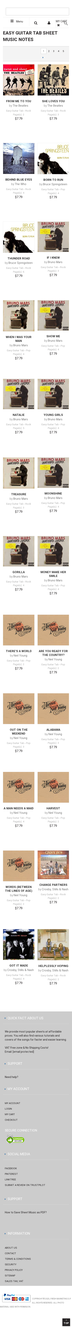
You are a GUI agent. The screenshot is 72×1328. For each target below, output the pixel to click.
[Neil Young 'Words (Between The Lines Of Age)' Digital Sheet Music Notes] (18, 866)
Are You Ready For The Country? (53, 653)
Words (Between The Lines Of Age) (18, 889)
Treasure (18, 494)
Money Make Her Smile (53, 574)
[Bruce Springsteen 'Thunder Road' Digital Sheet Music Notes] (18, 237)
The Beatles (20, 105)
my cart (10, 1114)
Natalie (19, 415)
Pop (63, 189)
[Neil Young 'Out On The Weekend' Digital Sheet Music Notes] (18, 708)
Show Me (53, 336)
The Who (20, 184)
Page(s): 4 (18, 192)
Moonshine (53, 493)
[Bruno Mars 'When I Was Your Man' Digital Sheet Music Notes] (18, 316)
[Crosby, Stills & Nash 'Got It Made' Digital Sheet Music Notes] (18, 944)
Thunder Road (18, 258)
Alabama (53, 729)
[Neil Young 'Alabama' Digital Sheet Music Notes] (53, 708)
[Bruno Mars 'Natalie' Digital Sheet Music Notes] (18, 394)
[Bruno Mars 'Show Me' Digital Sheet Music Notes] (53, 315)
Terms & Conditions (18, 1258)
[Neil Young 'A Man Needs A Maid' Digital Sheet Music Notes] (18, 787)
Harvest (53, 808)
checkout (11, 1119)
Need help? (11, 1077)
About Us (11, 1247)
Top (66, 1323)
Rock (28, 110)
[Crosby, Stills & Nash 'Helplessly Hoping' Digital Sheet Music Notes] (53, 944)
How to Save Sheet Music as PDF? (26, 1212)
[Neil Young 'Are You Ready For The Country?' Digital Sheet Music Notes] (53, 630)
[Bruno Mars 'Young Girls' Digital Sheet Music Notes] (53, 394)
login (8, 1108)
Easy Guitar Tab (14, 110)
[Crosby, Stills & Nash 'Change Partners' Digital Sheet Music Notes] (53, 865)
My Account (12, 1103)
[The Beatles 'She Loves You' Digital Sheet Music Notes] (53, 80)
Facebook (11, 1168)
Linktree (10, 1179)
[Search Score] (36, 23)
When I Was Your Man (18, 339)
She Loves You (53, 101)
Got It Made (18, 965)
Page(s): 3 (53, 114)
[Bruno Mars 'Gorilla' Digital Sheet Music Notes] (18, 551)
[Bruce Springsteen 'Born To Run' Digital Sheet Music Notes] (53, 158)
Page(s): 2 (18, 114)
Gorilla (18, 572)
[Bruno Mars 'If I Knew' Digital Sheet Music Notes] (53, 237)
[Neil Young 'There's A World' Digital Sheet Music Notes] (18, 630)
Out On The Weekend (19, 731)
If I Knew (53, 257)
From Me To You (18, 101)
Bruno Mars (55, 262)
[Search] (65, 5)
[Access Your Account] (49, 23)
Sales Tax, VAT (14, 1281)
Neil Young (20, 655)
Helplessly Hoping (53, 966)
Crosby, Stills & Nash (55, 889)
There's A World (19, 651)
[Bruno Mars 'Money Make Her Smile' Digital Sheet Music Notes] (53, 551)
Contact (10, 1253)
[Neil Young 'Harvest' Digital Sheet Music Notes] (53, 787)
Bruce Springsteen (55, 184)
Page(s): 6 (18, 271)
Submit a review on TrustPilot (25, 1185)
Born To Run (53, 180)
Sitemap (10, 1275)
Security (10, 1264)
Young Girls (53, 415)
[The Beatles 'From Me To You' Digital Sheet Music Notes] (18, 80)
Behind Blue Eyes (18, 179)
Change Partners (53, 885)
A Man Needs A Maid (19, 808)
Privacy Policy (14, 1270)
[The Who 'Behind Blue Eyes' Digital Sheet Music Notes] (18, 158)
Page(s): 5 (18, 428)
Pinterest (11, 1173)
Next (43, 57)
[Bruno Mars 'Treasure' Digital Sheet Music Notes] (18, 473)
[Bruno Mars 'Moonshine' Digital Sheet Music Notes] (53, 472)
